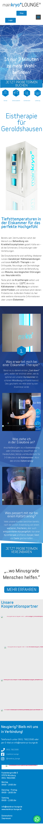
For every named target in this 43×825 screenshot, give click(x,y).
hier (36, 293)
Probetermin (7, 293)
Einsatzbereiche (12, 255)
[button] (38, 17)
